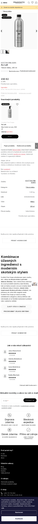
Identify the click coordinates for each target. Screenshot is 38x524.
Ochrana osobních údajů (9, 484)
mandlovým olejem (19, 154)
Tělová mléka (30, 187)
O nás (3, 453)
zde (2, 508)
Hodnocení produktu (24, 146)
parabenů (7, 169)
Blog (2, 467)
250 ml (32, 206)
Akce (2, 458)
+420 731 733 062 (9, 493)
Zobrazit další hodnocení (28, 385)
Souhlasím (19, 519)
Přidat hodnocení (19, 240)
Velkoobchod (5, 473)
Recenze (4, 456)
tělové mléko (17, 150)
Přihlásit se (30, 400)
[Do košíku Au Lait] (9, 136)
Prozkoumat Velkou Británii (16, 311)
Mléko (33, 201)
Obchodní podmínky (7, 482)
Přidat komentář (19, 333)
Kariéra (3, 471)
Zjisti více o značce (16, 306)
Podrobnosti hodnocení (27, 71)
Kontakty (4, 469)
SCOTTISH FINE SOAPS (8, 62)
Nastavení (19, 512)
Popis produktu (9, 146)
